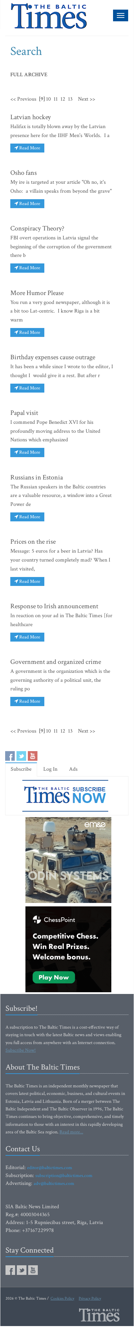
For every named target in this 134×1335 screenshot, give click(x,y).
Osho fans (23, 172)
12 (62, 99)
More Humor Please (37, 293)
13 (70, 99)
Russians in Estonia (36, 477)
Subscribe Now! (20, 1050)
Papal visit (24, 412)
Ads (73, 769)
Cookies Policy (62, 1298)
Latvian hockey (30, 117)
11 (56, 99)
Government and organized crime (55, 661)
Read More (29, 148)
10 (48, 99)
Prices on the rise (33, 541)
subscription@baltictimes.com (63, 1176)
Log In (50, 769)
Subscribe (21, 769)
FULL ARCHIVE (28, 74)
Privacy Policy (90, 1298)
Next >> (86, 99)
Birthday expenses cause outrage (52, 357)
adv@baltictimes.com (54, 1183)
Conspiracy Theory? (37, 228)
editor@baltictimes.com (49, 1168)
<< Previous (23, 99)
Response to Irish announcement (54, 606)
